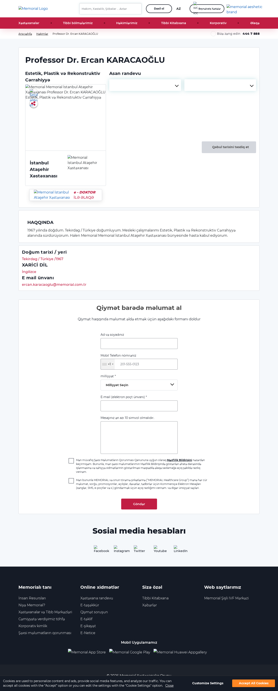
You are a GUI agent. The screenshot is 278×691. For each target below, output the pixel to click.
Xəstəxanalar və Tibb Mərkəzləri (45, 612)
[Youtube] (159, 550)
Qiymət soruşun (94, 612)
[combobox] (145, 85)
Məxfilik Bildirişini (179, 460)
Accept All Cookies (253, 683)
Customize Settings (207, 683)
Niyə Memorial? (31, 605)
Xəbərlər (149, 605)
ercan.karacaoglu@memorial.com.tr (54, 285)
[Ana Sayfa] (33, 8)
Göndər (139, 504)
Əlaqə (255, 23)
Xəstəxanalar (28, 23)
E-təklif (86, 619)
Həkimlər (42, 33)
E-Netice (87, 633)
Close (169, 686)
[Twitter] (139, 550)
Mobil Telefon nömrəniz (118, 360)
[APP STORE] (88, 652)
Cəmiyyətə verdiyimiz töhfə (41, 619)
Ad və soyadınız (112, 335)
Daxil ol (159, 8)
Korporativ (218, 23)
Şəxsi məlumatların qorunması (44, 633)
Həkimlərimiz (126, 23)
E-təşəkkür (89, 605)
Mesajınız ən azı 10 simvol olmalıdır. (127, 418)
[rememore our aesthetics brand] (245, 8)
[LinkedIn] (179, 550)
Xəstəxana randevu (96, 598)
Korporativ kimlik (32, 626)
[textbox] (145, 85)
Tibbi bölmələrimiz (78, 23)
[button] (136, 8)
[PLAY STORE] (129, 652)
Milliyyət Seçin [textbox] (117, 385)
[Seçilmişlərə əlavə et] (34, 93)
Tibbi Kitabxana (173, 23)
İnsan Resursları (32, 598)
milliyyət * (114, 380)
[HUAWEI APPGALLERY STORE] (182, 652)
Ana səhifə (25, 33)
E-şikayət (88, 626)
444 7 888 (251, 34)
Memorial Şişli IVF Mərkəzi (226, 598)
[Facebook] (99, 550)
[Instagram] (119, 550)
